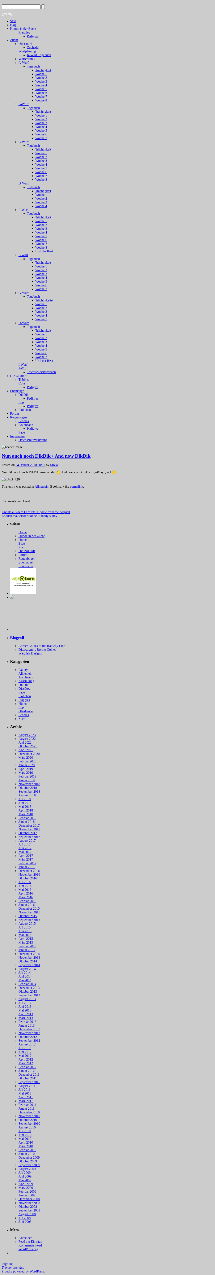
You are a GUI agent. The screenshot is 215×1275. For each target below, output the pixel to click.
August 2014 (27, 969)
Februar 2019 (27, 776)
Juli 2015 (24, 927)
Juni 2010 (24, 1135)
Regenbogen (18, 417)
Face (21, 432)
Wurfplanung (27, 51)
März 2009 (25, 1187)
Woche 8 (41, 100)
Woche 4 (41, 85)
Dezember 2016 (29, 871)
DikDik (23, 394)
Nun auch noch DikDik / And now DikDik (46, 456)
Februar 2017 (27, 863)
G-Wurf (23, 293)
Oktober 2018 (27, 787)
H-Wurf (23, 323)
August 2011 (26, 1086)
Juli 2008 (24, 1218)
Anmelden (25, 1238)
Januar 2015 (26, 950)
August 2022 (27, 738)
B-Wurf (23, 104)
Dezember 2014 (29, 954)
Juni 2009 (24, 1176)
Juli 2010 (24, 1131)
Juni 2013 (24, 1006)
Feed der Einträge (30, 1241)
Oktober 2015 (27, 916)
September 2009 (29, 1165)
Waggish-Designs (30, 653)
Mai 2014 (24, 980)
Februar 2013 (27, 1021)
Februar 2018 (27, 818)
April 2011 (25, 1097)
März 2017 (25, 859)
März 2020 (25, 757)
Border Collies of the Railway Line (41, 646)
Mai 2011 (24, 1093)
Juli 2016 (24, 882)
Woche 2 (41, 77)
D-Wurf (23, 183)
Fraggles (24, 32)
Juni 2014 (24, 976)
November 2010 (29, 1116)
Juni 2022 (24, 742)
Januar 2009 (26, 1195)
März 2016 (25, 897)
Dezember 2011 (28, 1074)
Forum (14, 413)
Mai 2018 (24, 806)
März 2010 (25, 1146)
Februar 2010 (27, 1150)
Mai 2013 (24, 1010)
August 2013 (27, 999)
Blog (13, 25)
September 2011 (29, 1082)
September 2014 (29, 965)
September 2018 (29, 791)
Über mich (25, 43)
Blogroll (17, 637)
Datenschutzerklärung (32, 440)
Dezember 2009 (29, 1157)
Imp (21, 402)
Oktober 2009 (27, 1161)
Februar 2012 (27, 1067)
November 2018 (29, 784)
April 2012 (25, 1059)
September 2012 (29, 1040)
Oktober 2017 (27, 833)
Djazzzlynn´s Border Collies (37, 649)
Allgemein (42, 486)
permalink (76, 486)
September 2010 (29, 1123)
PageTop (7, 1264)
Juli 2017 (24, 844)
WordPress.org (28, 1249)
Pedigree (32, 36)
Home (22, 532)
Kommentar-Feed (30, 1245)
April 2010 (25, 1142)
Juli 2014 (24, 972)
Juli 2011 (24, 1089)
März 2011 (25, 1101)
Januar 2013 (26, 1025)
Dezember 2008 (29, 1199)
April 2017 (25, 855)
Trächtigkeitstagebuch (41, 372)
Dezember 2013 (29, 987)
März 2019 (25, 772)
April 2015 (25, 938)
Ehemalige (17, 391)
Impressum (17, 436)
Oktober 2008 (27, 1206)
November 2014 (29, 957)
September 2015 (29, 920)
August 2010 (27, 1127)
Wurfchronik (26, 59)
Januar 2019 (26, 780)
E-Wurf (23, 210)
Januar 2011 (26, 1108)
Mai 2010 (24, 1138)
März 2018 (25, 814)
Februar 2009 (27, 1191)
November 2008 (29, 1203)
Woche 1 (41, 74)
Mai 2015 (24, 935)
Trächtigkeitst (44, 300)
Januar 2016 (26, 904)
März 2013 (25, 1018)
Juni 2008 (24, 1221)
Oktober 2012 (27, 1037)
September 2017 (29, 837)
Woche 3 (41, 81)
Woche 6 (41, 93)
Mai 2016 (24, 889)
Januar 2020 (26, 765)
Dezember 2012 (29, 1029)
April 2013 (25, 1014)
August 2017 (27, 840)
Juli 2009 (24, 1172)
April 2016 (25, 893)
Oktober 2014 (27, 961)
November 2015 (29, 912)
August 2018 (27, 795)
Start (13, 21)
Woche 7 (41, 96)
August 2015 (27, 923)
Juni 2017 (24, 848)
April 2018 (25, 810)
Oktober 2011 (27, 1078)
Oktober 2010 (27, 1120)
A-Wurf (23, 62)
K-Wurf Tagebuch (39, 55)
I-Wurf (22, 364)
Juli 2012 (24, 1048)
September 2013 (29, 995)
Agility (23, 669)
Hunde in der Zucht (23, 28)
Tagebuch (33, 66)
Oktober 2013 (27, 991)
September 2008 (29, 1210)
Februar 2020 (27, 761)
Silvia (54, 465)
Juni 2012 (24, 1052)
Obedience (25, 711)
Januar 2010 (26, 1154)
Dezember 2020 (29, 754)
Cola (21, 383)
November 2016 (29, 874)
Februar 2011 (27, 1104)
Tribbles (23, 379)
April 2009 (25, 1184)
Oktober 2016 (27, 878)
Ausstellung (26, 681)
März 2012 (25, 1063)
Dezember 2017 (29, 825)
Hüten (22, 703)
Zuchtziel (33, 47)
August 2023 (27, 735)
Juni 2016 (24, 886)
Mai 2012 (24, 1055)
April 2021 (25, 750)
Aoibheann (25, 425)
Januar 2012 (26, 1070)
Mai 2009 (24, 1180)
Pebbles (23, 421)
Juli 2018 (24, 799)
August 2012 (27, 1044)
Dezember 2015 (29, 908)
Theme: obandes (13, 1267)
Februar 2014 (27, 984)
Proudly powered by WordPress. (23, 1271)
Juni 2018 (24, 803)
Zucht (14, 40)
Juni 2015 (24, 931)
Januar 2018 (26, 821)
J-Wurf (23, 368)
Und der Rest (44, 251)
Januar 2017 (26, 867)
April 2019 (25, 769)
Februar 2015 (27, 946)
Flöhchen (24, 410)
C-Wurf (23, 142)
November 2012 (29, 1033)
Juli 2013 (24, 1003)
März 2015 (25, 942)
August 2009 (27, 1169)
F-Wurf (23, 255)
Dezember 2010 (29, 1112)
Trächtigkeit (43, 70)
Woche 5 (41, 89)
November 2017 (29, 829)
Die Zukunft (18, 376)
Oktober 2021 (27, 746)
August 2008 (27, 1214)
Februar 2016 (27, 901)
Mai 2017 (24, 852)
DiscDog (24, 688)
